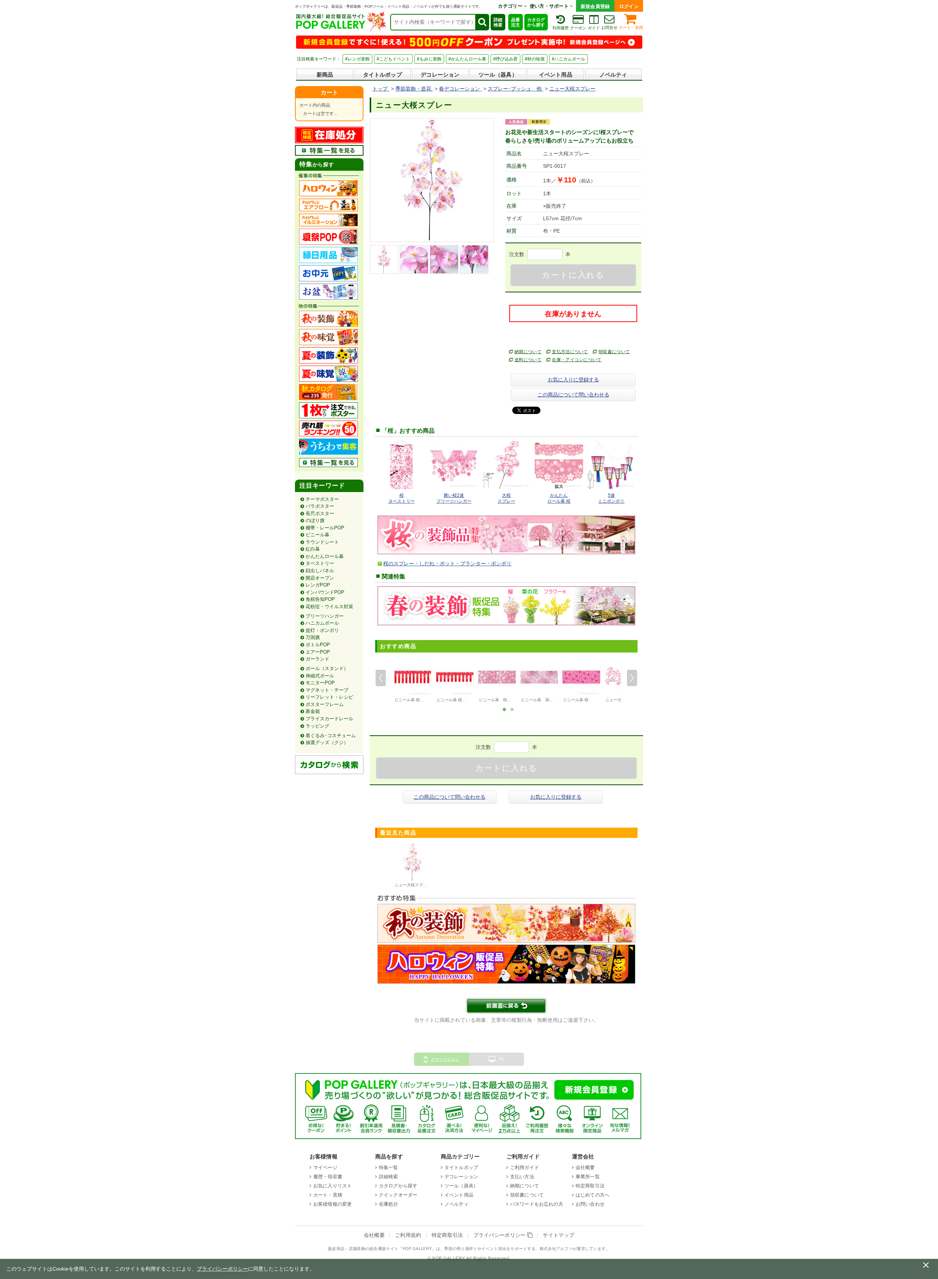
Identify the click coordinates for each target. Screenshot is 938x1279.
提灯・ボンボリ (322, 630)
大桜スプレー (506, 498)
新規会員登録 (595, 6)
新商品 (325, 74)
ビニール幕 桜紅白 (411, 700)
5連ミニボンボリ (611, 498)
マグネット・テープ (327, 690)
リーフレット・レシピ (329, 697)
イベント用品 (555, 74)
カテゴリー (511, 6)
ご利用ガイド (524, 1167)
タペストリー (320, 563)
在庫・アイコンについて (577, 360)
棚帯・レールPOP (325, 528)
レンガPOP (318, 585)
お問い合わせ (590, 1204)
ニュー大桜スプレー (413, 885)
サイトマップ (558, 1235)
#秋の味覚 (535, 59)
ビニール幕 (317, 534)
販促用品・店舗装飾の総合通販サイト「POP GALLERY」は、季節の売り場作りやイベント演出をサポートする (431, 1248)
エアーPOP (318, 652)
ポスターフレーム (325, 704)
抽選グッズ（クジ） (327, 742)
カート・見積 (631, 27)
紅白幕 (313, 549)
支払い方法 (522, 1176)
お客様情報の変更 (332, 1204)
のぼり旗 (315, 520)
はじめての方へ (592, 1195)
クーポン (578, 28)
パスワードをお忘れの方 (536, 1204)
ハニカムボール (322, 623)
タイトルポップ (382, 74)
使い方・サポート (550, 6)
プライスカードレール (329, 718)
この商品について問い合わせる (573, 395)
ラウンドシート (322, 542)
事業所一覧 (588, 1176)
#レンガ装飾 (357, 59)
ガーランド (317, 659)
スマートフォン (445, 1059)
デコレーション (440, 74)
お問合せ (609, 27)
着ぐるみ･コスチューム (331, 735)
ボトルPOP (318, 644)
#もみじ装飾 (429, 59)
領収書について (614, 352)
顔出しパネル (320, 570)
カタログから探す (536, 22)
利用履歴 (561, 28)
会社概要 (585, 1167)
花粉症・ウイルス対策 (329, 606)
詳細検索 (498, 22)
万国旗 (313, 637)
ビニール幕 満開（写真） (545, 700)
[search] (481, 22)
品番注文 (515, 22)
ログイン (629, 6)
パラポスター (320, 506)
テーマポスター (322, 499)
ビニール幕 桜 (575, 700)
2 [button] (512, 709)
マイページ (325, 1167)
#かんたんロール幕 (467, 59)
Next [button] (632, 678)
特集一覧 (388, 1167)
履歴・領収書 (327, 1176)
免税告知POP (320, 599)
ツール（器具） (498, 74)
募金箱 (313, 711)
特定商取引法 (590, 1186)
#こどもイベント (393, 59)
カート (329, 92)
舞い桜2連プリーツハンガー (454, 498)
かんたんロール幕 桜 (558, 498)
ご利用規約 (408, 1235)
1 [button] (504, 709)
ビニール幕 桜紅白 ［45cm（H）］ (468, 700)
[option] (413, 681)
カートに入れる (573, 275)
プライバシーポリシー (500, 1235)
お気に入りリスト (332, 1186)
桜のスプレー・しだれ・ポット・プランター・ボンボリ (447, 563)
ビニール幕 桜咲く (497, 700)
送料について (528, 360)
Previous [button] (381, 678)
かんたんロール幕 (325, 556)
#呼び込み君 (505, 59)
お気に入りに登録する (573, 379)
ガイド (594, 28)
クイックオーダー (398, 1195)
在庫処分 (388, 1204)
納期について (528, 352)
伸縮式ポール (320, 676)
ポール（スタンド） (327, 668)
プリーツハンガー (325, 616)
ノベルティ (613, 74)
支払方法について (570, 352)
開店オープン (320, 578)
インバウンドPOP (325, 592)
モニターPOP (320, 682)
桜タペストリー (401, 498)
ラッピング (317, 726)
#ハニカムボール (568, 59)
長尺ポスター (320, 513)
